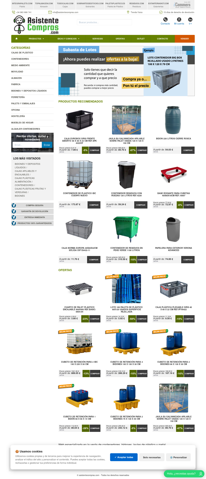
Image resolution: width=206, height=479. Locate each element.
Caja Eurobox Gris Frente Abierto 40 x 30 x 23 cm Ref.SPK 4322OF (79, 140)
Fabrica (15, 84)
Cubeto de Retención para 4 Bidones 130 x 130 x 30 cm (126, 363)
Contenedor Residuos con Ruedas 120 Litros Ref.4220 (126, 194)
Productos (35, 39)
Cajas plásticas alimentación (25, 179)
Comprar (94, 150)
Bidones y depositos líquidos (29, 90)
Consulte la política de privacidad (25, 150)
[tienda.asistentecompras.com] (36, 24)
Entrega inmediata (34, 217)
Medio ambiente (20, 65)
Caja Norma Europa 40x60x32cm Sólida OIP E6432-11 (79, 249)
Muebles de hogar (22, 122)
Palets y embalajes (23, 103)
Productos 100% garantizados (35, 223)
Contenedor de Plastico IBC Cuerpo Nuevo (79, 194)
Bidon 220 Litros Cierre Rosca (173, 138)
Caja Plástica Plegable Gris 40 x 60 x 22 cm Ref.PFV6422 (173, 308)
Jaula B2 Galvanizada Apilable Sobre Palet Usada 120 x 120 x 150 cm (127, 140)
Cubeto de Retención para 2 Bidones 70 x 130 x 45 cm (126, 417)
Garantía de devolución (34, 211)
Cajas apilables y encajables (26, 172)
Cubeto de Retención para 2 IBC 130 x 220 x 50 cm (79, 363)
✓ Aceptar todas (124, 457)
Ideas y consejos (67, 39)
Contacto (165, 23)
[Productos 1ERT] (126, 71)
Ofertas (120, 39)
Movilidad (17, 71)
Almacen (16, 77)
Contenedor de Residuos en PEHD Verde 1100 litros (126, 249)
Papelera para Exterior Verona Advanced (173, 249)
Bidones (20, 195)
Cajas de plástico (22, 52)
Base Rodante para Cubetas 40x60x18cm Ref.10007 (173, 194)
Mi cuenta (179, 23)
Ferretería (18, 97)
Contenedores (20, 58)
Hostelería (18, 116)
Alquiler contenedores (25, 128)
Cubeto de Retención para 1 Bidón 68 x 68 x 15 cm (79, 417)
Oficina (15, 109)
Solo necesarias (152, 457)
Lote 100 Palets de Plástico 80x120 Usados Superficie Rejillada (126, 309)
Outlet (141, 39)
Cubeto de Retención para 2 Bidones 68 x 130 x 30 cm (173, 363)
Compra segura (34, 205)
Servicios (97, 39)
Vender (185, 39)
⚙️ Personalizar (178, 457)
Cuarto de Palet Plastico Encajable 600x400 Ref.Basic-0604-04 (79, 309)
